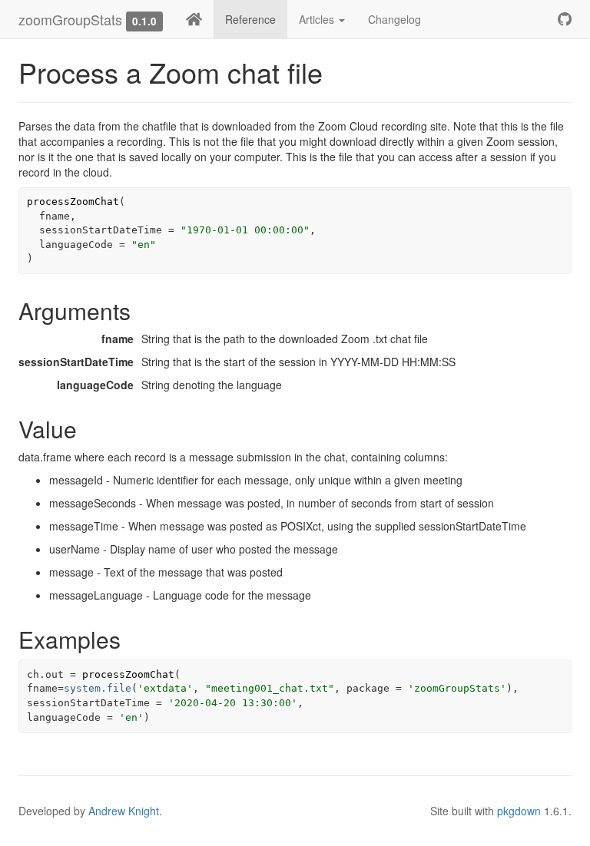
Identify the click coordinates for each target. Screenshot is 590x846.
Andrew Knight (123, 810)
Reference (250, 19)
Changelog (394, 19)
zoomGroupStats (70, 19)
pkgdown (519, 810)
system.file (97, 688)
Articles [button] (318, 19)
